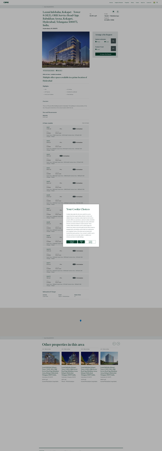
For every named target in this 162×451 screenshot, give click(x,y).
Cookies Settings (90, 241)
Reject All (81, 241)
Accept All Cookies (72, 241)
